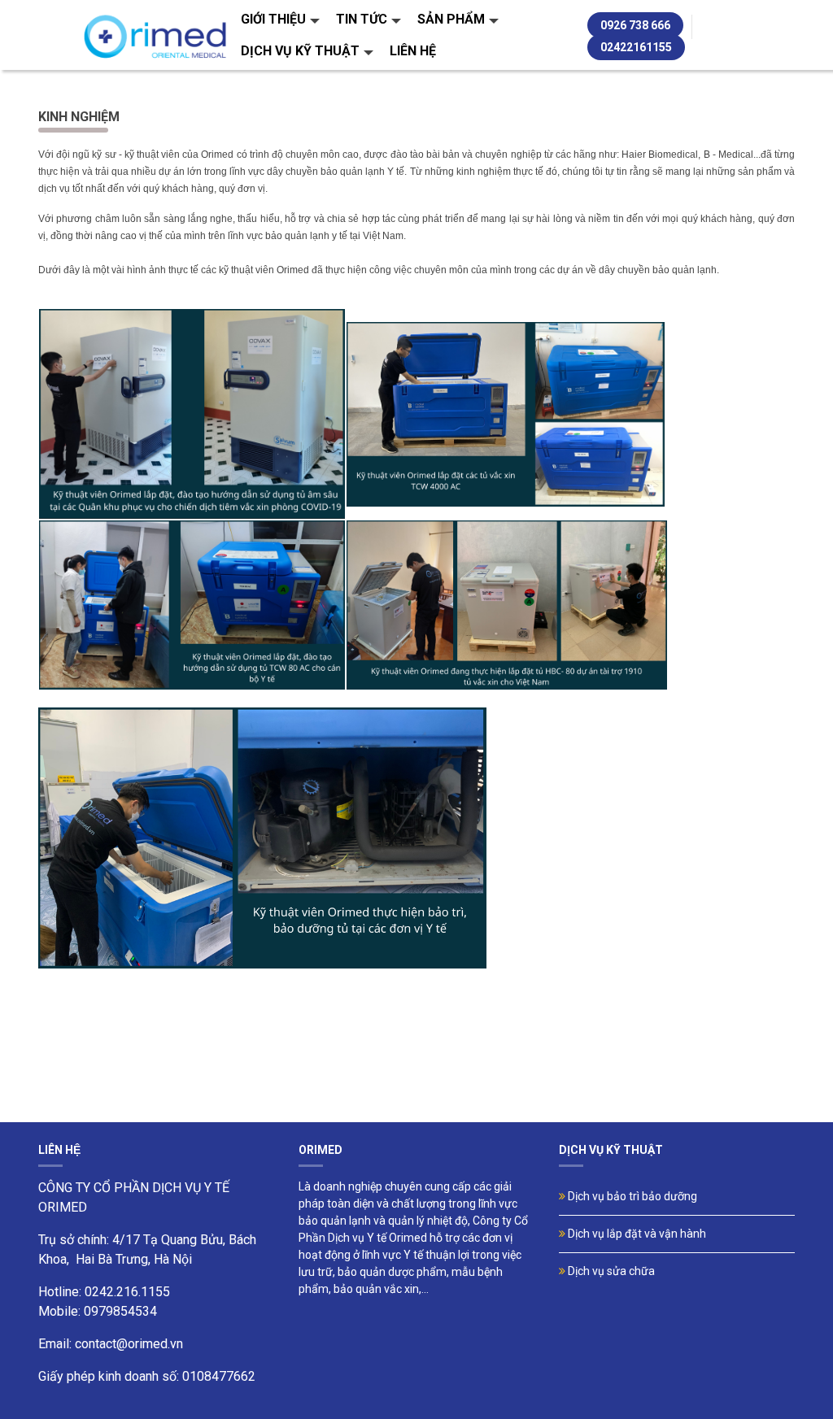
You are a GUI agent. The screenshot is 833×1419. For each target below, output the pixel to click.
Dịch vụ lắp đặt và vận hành (635, 1233)
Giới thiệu (273, 19)
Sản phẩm (451, 19)
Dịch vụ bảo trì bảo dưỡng (631, 1196)
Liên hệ (413, 51)
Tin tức (361, 19)
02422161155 (636, 47)
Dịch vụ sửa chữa (610, 1271)
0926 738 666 (635, 25)
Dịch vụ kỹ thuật (300, 51)
